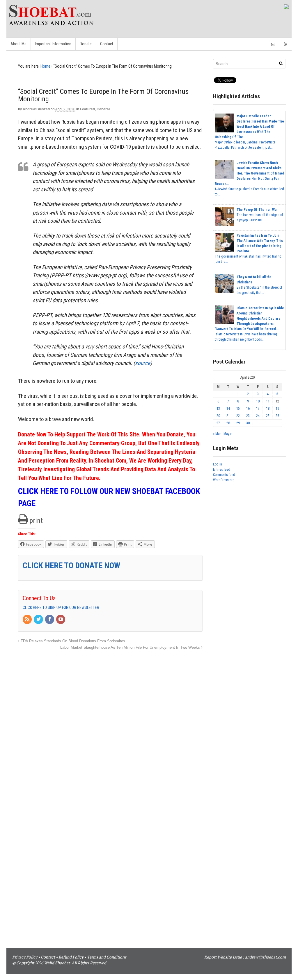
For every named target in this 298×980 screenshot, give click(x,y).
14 (228, 409)
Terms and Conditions (106, 957)
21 (228, 416)
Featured (87, 109)
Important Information (53, 44)
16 (248, 409)
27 (218, 423)
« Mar (217, 434)
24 (258, 416)
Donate (86, 44)
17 (258, 409)
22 (238, 416)
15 (238, 409)
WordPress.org (224, 480)
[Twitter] (39, 619)
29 (238, 423)
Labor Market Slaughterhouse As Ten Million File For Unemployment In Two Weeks (130, 647)
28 (228, 423)
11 (267, 401)
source (142, 363)
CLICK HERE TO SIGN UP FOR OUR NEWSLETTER (61, 607)
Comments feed (224, 475)
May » (228, 434)
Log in (217, 464)
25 (267, 416)
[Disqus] (110, 723)
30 (248, 423)
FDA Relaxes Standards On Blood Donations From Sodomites (72, 641)
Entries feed (221, 469)
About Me (18, 44)
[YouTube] (61, 619)
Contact (106, 44)
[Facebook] (50, 619)
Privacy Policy (24, 957)
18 (267, 409)
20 (218, 416)
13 (218, 409)
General (103, 109)
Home (45, 66)
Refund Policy (71, 957)
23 (248, 416)
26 (277, 416)
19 (277, 409)
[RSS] (28, 619)
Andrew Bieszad (36, 109)
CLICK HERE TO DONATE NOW (71, 565)
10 (258, 401)
